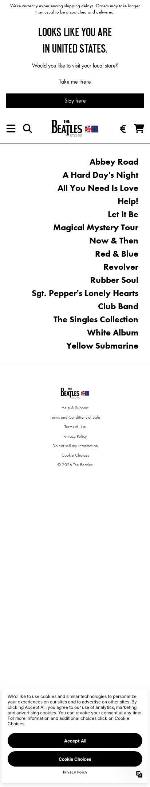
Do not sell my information (75, 446)
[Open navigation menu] (11, 128)
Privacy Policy (75, 436)
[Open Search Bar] (27, 128)
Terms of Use (75, 427)
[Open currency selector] (123, 128)
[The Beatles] (75, 128)
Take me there (75, 81)
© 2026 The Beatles (75, 465)
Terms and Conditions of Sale (75, 417)
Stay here (75, 100)
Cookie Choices (75, 455)
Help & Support (75, 408)
